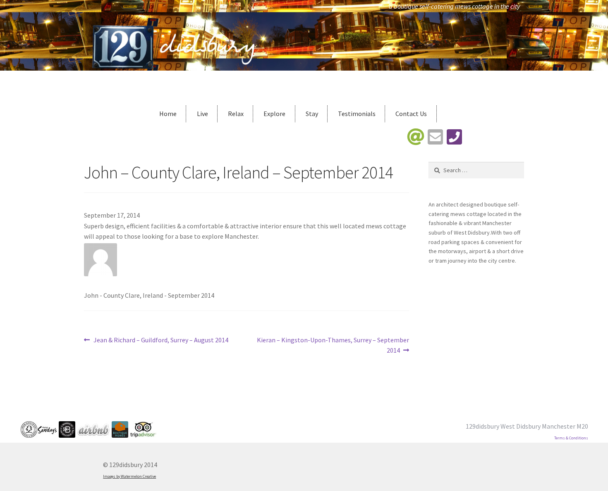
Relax (236, 113)
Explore (274, 113)
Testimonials (357, 113)
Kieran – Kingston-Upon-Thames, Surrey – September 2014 (332, 345)
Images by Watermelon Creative (129, 476)
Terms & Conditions (571, 438)
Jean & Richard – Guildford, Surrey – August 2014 (160, 340)
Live (202, 113)
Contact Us (411, 113)
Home (168, 113)
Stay (312, 113)
